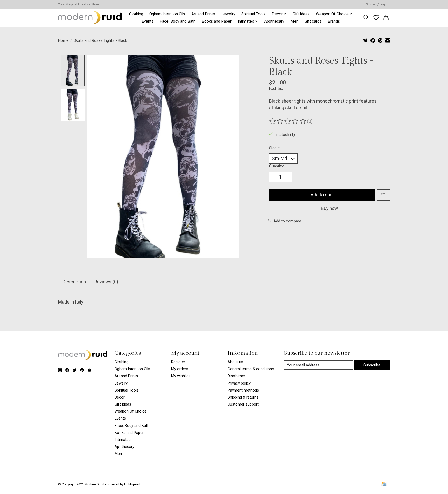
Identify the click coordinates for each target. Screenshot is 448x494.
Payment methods (243, 390)
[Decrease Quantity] (274, 177)
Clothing (136, 14)
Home (63, 40)
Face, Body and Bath (177, 21)
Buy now (329, 208)
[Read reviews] (288, 121)
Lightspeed (132, 484)
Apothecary (274, 21)
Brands (334, 21)
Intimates (123, 439)
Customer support (243, 404)
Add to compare (287, 221)
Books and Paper (217, 21)
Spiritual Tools (253, 14)
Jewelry (228, 14)
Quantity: (276, 166)
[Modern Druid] (90, 17)
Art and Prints (203, 14)
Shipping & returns (243, 397)
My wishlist (180, 376)
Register (178, 362)
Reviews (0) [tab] (106, 281)
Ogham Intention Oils (167, 14)
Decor (120, 397)
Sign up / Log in (377, 4)
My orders (179, 369)
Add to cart (322, 194)
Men (294, 21)
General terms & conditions (251, 369)
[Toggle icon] (366, 17)
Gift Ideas (301, 14)
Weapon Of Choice (130, 411)
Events (147, 21)
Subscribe (371, 365)
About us (235, 362)
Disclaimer (236, 376)
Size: (274, 148)
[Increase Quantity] (286, 177)
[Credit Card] (384, 484)
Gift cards (313, 21)
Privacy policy (239, 383)
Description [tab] (74, 281)
